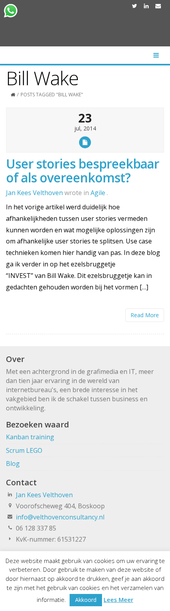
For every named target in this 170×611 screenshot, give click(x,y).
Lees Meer (118, 599)
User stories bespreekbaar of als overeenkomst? (82, 170)
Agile (98, 192)
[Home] (13, 94)
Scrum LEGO (24, 450)
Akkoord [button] (85, 599)
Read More (144, 315)
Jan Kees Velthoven (44, 494)
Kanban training (30, 437)
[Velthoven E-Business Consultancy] (85, 29)
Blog (13, 463)
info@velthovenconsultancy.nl (60, 517)
